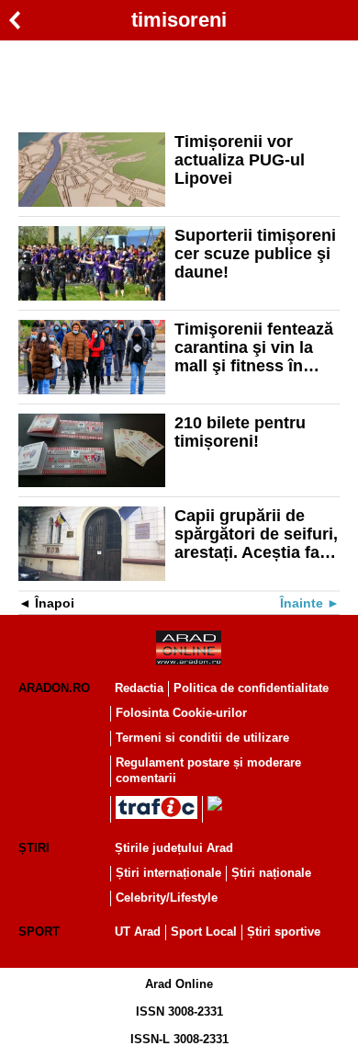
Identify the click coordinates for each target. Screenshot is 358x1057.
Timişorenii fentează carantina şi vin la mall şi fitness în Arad (253, 347)
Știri (34, 848)
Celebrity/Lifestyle (167, 897)
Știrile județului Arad (174, 848)
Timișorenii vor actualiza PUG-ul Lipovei (239, 160)
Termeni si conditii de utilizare (202, 737)
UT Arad (138, 931)
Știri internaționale (168, 873)
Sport (39, 931)
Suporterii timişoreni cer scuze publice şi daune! (255, 253)
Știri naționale (271, 873)
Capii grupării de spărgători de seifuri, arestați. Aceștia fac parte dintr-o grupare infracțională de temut (256, 534)
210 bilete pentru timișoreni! (240, 432)
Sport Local (204, 931)
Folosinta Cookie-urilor (181, 713)
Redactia (139, 688)
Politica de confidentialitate (251, 688)
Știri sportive (283, 931)
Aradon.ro (54, 688)
